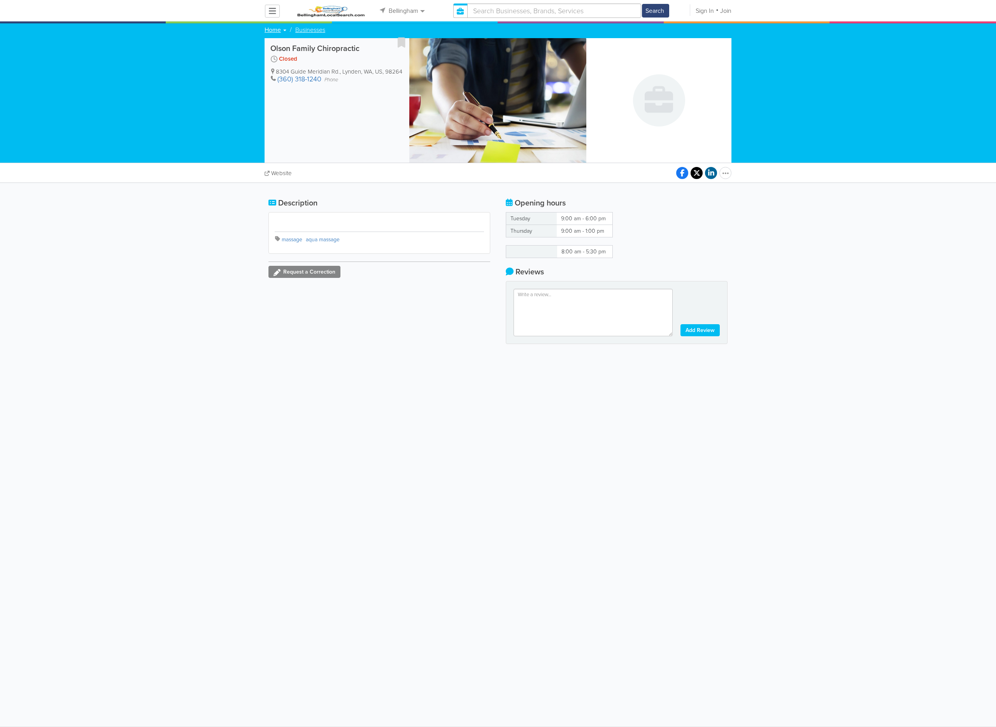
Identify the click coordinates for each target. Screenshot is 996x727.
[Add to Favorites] (401, 42)
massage (292, 239)
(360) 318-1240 (299, 79)
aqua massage (323, 239)
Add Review (700, 330)
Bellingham (402, 10)
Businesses (310, 30)
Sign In (705, 10)
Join (725, 10)
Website (281, 173)
